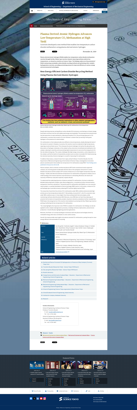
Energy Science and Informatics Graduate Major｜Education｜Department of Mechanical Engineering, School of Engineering (66, 276)
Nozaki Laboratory (48, 272)
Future (85, 10)
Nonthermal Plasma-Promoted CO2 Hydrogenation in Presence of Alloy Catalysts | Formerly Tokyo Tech (67, 263)
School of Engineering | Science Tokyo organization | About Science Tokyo (63, 289)
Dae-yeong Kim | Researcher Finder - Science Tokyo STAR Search (60, 269)
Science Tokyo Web (99, 397)
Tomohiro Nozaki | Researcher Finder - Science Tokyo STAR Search (61, 267)
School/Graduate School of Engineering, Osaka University (58, 292)
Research (45, 299)
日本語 (104, 9)
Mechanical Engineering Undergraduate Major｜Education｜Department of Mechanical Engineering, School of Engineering (66, 285)
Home (35, 25)
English (104, 12)
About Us (39, 10)
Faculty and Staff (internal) (100, 401)
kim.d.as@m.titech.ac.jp (55, 320)
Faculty (51, 333)
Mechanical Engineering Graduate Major (79, 335)
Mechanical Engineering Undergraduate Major (55, 335)
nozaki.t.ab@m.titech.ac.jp (56, 312)
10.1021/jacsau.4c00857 (61, 252)
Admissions (96, 10)
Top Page (32, 10)
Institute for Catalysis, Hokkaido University (54, 295)
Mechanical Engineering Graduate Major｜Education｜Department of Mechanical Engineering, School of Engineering (68, 281)
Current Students (98, 399)
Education (51, 10)
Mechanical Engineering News (46, 25)
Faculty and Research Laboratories (68, 10)
